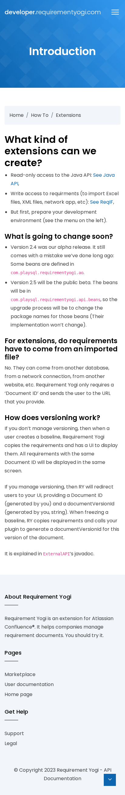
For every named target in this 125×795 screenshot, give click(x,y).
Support (14, 733)
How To (40, 115)
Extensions (68, 115)
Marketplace (20, 674)
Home (16, 115)
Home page (18, 694)
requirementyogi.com (21, 12)
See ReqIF (101, 202)
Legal (11, 743)
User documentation (29, 684)
